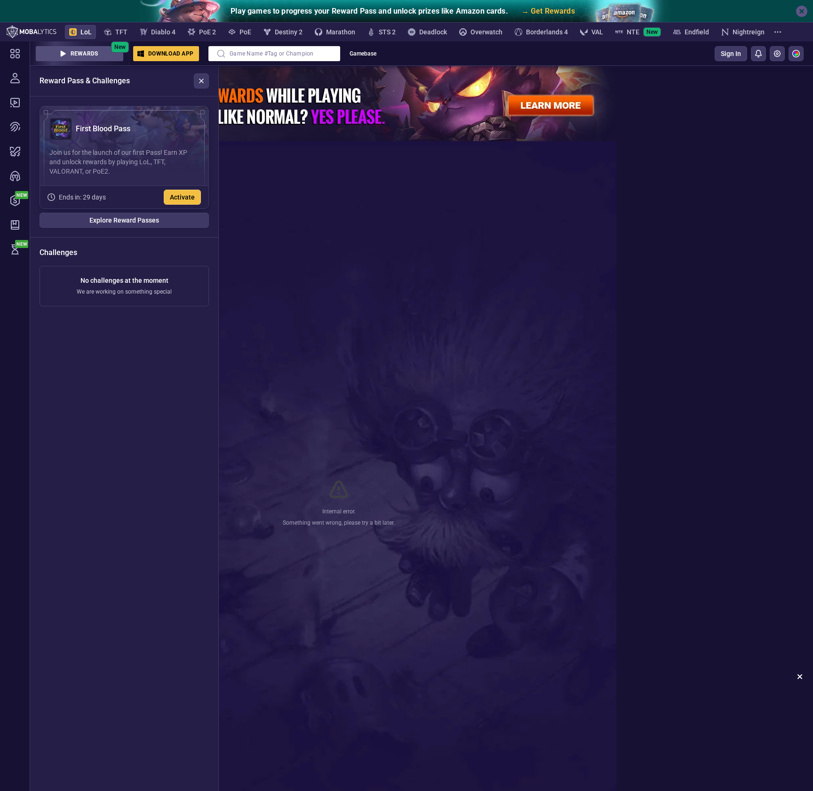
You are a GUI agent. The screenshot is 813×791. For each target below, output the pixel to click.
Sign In (731, 53)
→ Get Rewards (548, 11)
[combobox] (274, 53)
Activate (182, 197)
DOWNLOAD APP (170, 53)
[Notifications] (758, 53)
